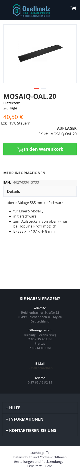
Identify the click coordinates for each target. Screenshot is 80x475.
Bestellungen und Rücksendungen (40, 461)
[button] (36, 88)
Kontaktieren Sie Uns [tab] (32, 430)
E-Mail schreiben (40, 368)
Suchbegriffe (40, 453)
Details (13, 191)
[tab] (40, 191)
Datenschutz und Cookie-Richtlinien (40, 457)
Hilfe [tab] (14, 408)
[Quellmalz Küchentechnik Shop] (31, 10)
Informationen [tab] (26, 419)
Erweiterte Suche (40, 466)
